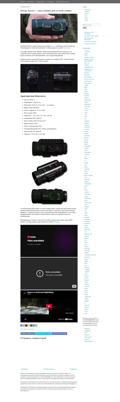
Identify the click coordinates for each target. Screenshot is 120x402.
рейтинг (86, 73)
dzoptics (86, 123)
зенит (86, 55)
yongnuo (86, 307)
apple (85, 91)
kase (85, 165)
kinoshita (87, 169)
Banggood (87, 331)
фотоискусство (89, 79)
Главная (22, 1)
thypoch (86, 280)
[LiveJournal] (31, 325)
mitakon (86, 207)
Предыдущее (73, 369)
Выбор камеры (41, 1)
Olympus (86, 11)
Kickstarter (67, 48)
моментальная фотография (88, 60)
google (86, 142)
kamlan (86, 163)
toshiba (86, 284)
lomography (87, 184)
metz (85, 200)
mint (85, 204)
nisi (85, 211)
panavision (87, 223)
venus (86, 290)
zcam (85, 311)
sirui (85, 265)
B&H (85, 333)
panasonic (87, 221)
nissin (86, 213)
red (85, 240)
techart (86, 278)
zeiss (85, 313)
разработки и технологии (88, 70)
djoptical (86, 121)
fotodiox (86, 129)
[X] (26, 325)
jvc (85, 161)
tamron (86, 276)
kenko (86, 167)
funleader (87, 135)
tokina (86, 282)
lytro (85, 188)
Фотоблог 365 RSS (89, 44)
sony (85, 274)
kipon (85, 171)
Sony (85, 16)
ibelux (86, 150)
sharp (86, 259)
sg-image (87, 257)
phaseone (87, 230)
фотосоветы (88, 81)
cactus (86, 108)
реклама (86, 75)
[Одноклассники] (24, 325)
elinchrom (87, 127)
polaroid (86, 236)
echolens (87, 125)
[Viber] (34, 325)
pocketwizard (88, 234)
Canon (86, 20)
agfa (85, 87)
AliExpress (87, 328)
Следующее (24, 369)
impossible (87, 152)
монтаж (86, 63)
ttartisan (86, 286)
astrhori (86, 98)
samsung (87, 248)
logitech (86, 181)
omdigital (87, 219)
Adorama (87, 335)
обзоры (86, 65)
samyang (87, 250)
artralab (86, 96)
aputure (86, 94)
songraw (86, 271)
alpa (85, 89)
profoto (86, 238)
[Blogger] (29, 325)
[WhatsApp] (36, 325)
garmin (86, 137)
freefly (86, 131)
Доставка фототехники (62, 1)
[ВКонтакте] (21, 325)
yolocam (86, 305)
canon (86, 110)
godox (86, 140)
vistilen (86, 294)
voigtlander (87, 297)
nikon (85, 209)
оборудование (88, 67)
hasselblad (87, 146)
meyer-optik (87, 202)
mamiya (86, 192)
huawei (86, 148)
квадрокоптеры (89, 57)
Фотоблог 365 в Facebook (59, 333)
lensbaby (86, 179)
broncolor (87, 106)
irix (85, 156)
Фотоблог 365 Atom (90, 41)
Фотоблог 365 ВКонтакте (28, 333)
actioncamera (31, 329)
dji (85, 119)
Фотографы (50, 1)
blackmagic (87, 100)
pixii (85, 232)
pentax (86, 225)
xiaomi (86, 299)
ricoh (85, 244)
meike (86, 196)
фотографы (87, 77)
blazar (86, 102)
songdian (87, 269)
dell (85, 117)
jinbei (85, 158)
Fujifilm (86, 14)
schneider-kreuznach (90, 255)
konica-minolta (88, 175)
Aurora (53, 46)
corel (85, 114)
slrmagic (86, 267)
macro (86, 190)
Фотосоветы (30, 1)
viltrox (86, 292)
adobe (86, 85)
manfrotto (87, 194)
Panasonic (87, 9)
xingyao (86, 301)
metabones (87, 198)
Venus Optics (88, 337)
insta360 (86, 154)
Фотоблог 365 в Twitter (91, 36)
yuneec (86, 309)
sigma (86, 261)
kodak (86, 173)
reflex (86, 242)
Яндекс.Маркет (88, 341)
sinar (85, 263)
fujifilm (86, 133)
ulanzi (86, 288)
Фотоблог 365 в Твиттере (43, 333)
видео (25, 329)
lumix (85, 186)
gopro (86, 144)
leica (85, 177)
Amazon (86, 339)
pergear (86, 228)
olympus (86, 217)
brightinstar (87, 104)
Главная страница (48, 369)
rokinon (86, 246)
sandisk (86, 253)
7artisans (87, 51)
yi (84, 303)
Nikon (86, 18)
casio (85, 112)
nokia (85, 215)
